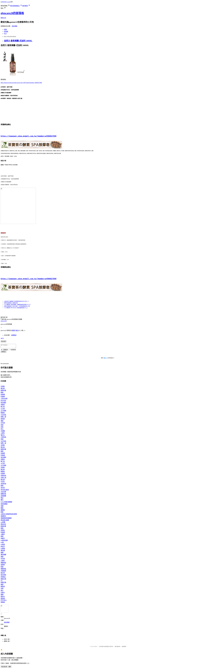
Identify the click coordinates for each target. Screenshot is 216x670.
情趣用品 (3, 562)
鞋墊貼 (3, 412)
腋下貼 (3, 406)
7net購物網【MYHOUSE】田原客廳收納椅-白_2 (16, 307)
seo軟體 (3, 522)
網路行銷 (3, 579)
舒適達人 (3, 577)
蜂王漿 (3, 479)
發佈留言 (3, 351)
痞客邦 (13, 330)
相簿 (5, 29)
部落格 (6, 31)
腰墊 (2, 508)
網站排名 (3, 524)
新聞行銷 (3, 582)
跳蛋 (2, 566)
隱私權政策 (117, 646)
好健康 (3, 473)
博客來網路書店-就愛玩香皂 (11, 303)
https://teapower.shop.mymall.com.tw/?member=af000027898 (28, 136)
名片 (5, 33)
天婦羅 (3, 431)
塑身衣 (3, 596)
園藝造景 (3, 493)
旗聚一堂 (3, 416)
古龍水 (3, 592)
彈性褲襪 (3, 554)
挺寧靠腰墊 (4, 504)
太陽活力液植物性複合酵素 (9, 514)
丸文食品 (3, 414)
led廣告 (3, 544)
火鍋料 (3, 433)
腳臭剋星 (3, 390)
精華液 (3, 586)
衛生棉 (3, 572)
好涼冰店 (3, 400)
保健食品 (3, 475)
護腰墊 (3, 510)
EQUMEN (4, 600)
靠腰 (2, 506)
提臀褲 (3, 602)
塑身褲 (3, 598)
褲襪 (2, 552)
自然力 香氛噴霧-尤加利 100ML (18, 41)
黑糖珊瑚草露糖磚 (6, 518)
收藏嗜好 (14, 335)
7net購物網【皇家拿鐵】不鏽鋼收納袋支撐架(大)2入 (17, 304)
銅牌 (2, 536)
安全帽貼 (3, 402)
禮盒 (2, 421)
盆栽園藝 (3, 495)
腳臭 (2, 392)
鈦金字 (3, 546)
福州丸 (3, 435)
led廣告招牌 (4, 540)
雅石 (2, 498)
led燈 (2, 542)
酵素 (2, 485)
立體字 (3, 534)
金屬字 (3, 538)
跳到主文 (3, 17)
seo (1, 580)
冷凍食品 (3, 437)
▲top (2, 338)
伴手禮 (3, 423)
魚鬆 (2, 425)
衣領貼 (3, 386)
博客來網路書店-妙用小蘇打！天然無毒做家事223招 (17, 306)
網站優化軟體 (5, 520)
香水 (2, 590)
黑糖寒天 (3, 516)
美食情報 (14, 26)
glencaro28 (4, 321)
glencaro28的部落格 (12, 13)
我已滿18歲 (4, 666)
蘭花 (2, 500)
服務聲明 (124, 646)
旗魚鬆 (3, 418)
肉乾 (2, 427)
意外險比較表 (5, 489)
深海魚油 (3, 483)
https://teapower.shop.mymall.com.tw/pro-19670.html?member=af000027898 (21, 82)
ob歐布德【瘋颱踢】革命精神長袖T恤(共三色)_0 (16, 301)
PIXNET (95, 646)
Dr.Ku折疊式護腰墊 (6, 502)
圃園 (2, 594)
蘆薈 (2, 584)
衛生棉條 (3, 575)
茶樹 (2, 588)
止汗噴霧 (3, 410)
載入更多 (3, 341)
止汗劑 (3, 408)
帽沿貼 (3, 388)
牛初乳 (3, 481)
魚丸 (2, 429)
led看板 (3, 548)
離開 (10, 666)
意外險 (3, 487)
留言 (17, 330)
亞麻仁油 (3, 477)
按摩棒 (3, 564)
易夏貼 (3, 404)
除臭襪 (3, 394)
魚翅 (2, 439)
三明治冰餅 (4, 398)
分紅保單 (3, 491)
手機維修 (3, 570)
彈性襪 (3, 550)
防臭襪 (3, 396)
